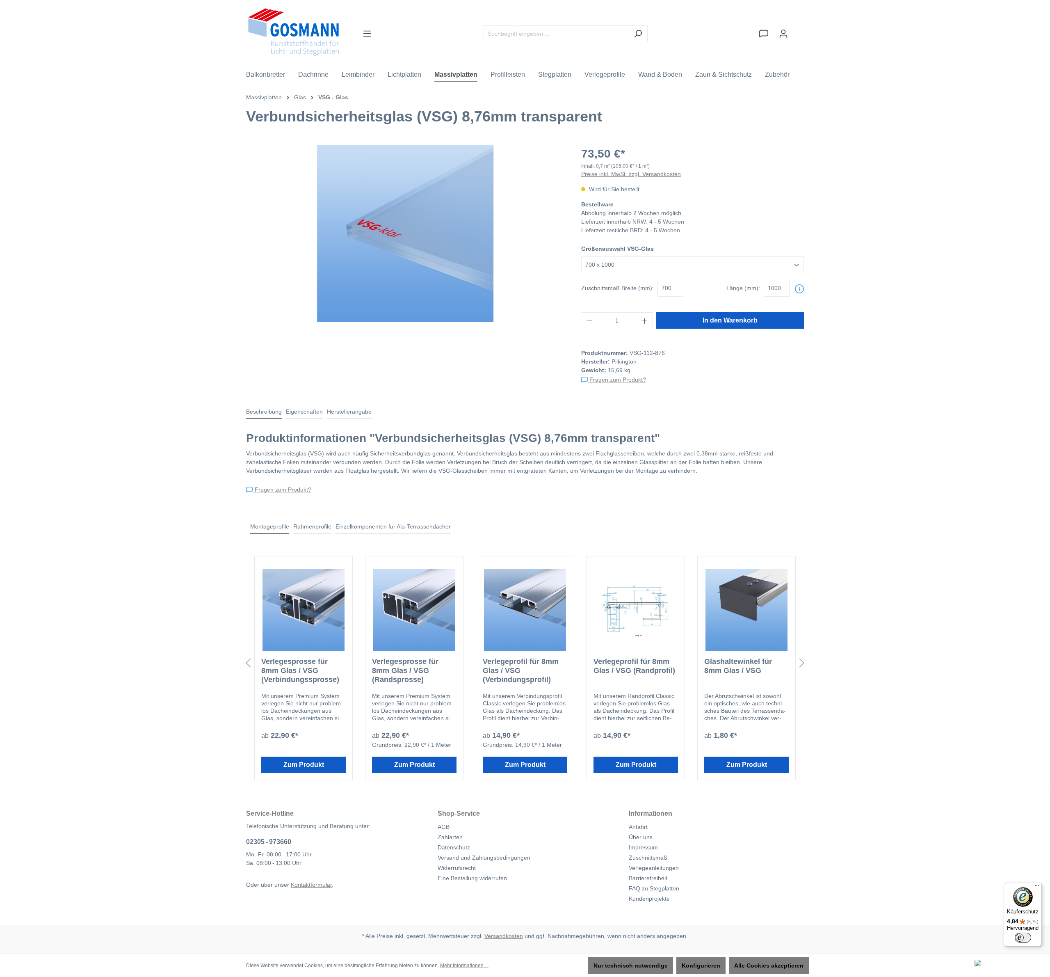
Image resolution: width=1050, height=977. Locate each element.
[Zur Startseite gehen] (293, 32)
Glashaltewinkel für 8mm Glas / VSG (738, 666)
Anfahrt (638, 827)
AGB (444, 827)
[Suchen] (638, 33)
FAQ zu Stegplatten (654, 888)
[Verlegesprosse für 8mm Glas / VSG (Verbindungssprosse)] (303, 610)
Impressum (643, 847)
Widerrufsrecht (457, 868)
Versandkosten (503, 936)
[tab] (264, 412)
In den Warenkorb (730, 320)
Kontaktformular (311, 884)
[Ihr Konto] (783, 33)
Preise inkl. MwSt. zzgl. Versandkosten (631, 174)
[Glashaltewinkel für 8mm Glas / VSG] (746, 610)
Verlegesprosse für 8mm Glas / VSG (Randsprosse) (405, 670)
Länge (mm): (743, 288)
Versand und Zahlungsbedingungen (484, 857)
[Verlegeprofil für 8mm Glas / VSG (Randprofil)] (635, 610)
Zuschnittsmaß (648, 857)
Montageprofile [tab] (269, 526)
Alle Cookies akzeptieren (768, 965)
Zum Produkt (303, 764)
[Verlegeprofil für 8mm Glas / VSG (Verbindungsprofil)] (525, 610)
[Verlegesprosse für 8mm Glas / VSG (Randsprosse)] (414, 610)
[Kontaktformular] (764, 33)
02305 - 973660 (268, 841)
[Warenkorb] (798, 30)
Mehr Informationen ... (464, 965)
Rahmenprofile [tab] (312, 526)
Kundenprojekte (649, 898)
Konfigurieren (701, 965)
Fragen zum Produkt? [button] (617, 379)
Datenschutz (454, 847)
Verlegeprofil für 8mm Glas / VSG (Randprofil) (634, 666)
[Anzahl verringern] (589, 320)
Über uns (641, 837)
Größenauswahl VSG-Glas (617, 248)
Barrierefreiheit (648, 878)
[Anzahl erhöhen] (644, 320)
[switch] (1023, 938)
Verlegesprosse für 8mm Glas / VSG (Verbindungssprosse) (300, 670)
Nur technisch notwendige (630, 965)
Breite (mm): (617, 288)
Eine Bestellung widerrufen (472, 878)
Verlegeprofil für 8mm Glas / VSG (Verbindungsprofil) (521, 670)
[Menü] (367, 33)
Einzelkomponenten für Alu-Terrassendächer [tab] (393, 526)
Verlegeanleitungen (654, 868)
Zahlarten (450, 837)
